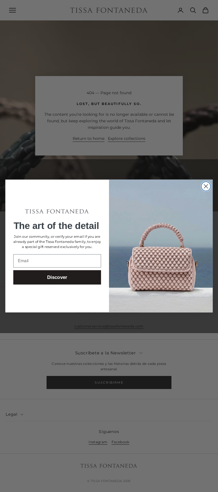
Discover (57, 277)
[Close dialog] (206, 186)
